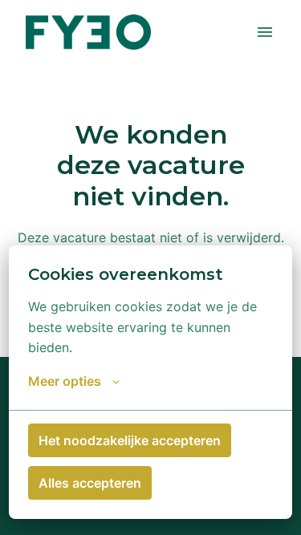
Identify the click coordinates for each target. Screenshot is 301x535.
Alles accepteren (90, 483)
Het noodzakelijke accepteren (130, 440)
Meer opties (64, 381)
